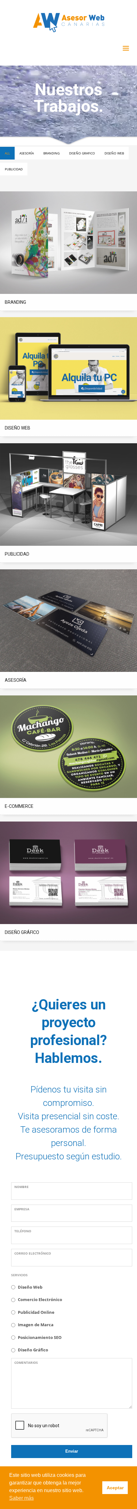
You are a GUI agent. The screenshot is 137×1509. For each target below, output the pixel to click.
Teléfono (22, 1231)
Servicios (19, 1275)
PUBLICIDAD (14, 169)
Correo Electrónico (32, 1253)
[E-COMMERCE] (68, 746)
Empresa (21, 1209)
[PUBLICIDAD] (68, 494)
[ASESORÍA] (68, 620)
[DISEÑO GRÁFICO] (68, 873)
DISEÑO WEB (114, 153)
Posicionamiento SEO (39, 1337)
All (7, 153)
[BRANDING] (68, 242)
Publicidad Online (36, 1312)
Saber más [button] (21, 1498)
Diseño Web (30, 1287)
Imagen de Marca (36, 1324)
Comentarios (26, 1362)
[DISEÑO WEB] (68, 368)
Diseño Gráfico (33, 1350)
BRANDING (51, 153)
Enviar (71, 1451)
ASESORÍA (26, 153)
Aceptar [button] (115, 1487)
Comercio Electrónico (40, 1299)
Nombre (21, 1187)
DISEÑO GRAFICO (82, 153)
